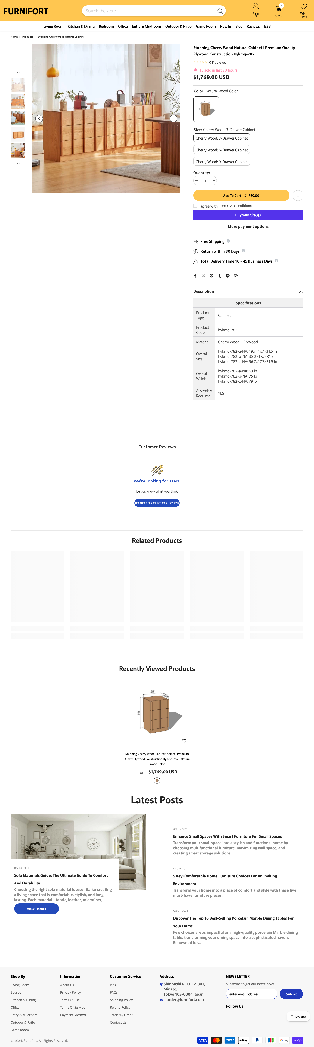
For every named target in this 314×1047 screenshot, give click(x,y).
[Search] (154, 10)
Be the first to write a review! (157, 503)
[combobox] (148, 10)
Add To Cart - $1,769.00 (241, 195)
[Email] (236, 275)
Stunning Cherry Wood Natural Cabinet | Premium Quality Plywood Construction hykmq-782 (157, 758)
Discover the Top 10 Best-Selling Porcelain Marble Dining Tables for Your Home (233, 921)
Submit (291, 993)
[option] (106, 118)
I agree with (208, 206)
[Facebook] (195, 275)
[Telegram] (228, 275)
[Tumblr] (220, 275)
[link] (37, 628)
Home (14, 36)
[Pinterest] (211, 275)
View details (36, 908)
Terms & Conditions (235, 206)
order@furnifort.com (185, 999)
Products (27, 36)
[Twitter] (203, 275)
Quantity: (201, 172)
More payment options (248, 226)
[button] (39, 118)
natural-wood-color (157, 780)
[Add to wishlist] (298, 195)
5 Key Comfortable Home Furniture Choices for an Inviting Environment (225, 879)
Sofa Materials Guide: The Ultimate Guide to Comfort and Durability (61, 879)
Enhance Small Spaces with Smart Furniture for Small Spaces (227, 836)
